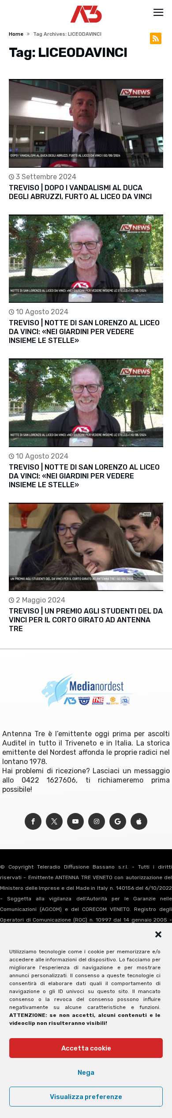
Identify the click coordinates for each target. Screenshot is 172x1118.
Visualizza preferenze (86, 1097)
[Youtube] (75, 821)
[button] (158, 934)
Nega (86, 1073)
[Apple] (139, 821)
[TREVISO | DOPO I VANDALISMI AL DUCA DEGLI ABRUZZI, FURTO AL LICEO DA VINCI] (86, 123)
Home (16, 34)
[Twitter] (54, 821)
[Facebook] (33, 821)
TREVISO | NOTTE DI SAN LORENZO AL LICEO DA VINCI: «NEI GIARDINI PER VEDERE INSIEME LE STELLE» (84, 332)
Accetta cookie (86, 1048)
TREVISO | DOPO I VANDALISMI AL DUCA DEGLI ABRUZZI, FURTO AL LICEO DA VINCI (80, 192)
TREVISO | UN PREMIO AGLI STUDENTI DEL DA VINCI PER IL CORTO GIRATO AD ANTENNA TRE (86, 620)
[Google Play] (117, 821)
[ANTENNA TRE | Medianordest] (86, 5)
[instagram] (96, 821)
